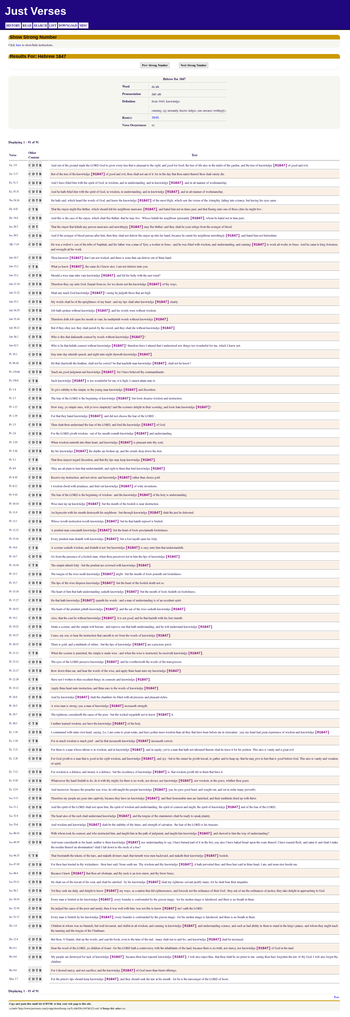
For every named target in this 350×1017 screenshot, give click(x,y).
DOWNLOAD (68, 25)
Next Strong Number (194, 65)
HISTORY (13, 25)
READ (27, 25)
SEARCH (40, 25)
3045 (155, 118)
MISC (83, 25)
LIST (52, 25)
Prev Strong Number (155, 65)
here (18, 45)
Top (336, 997)
